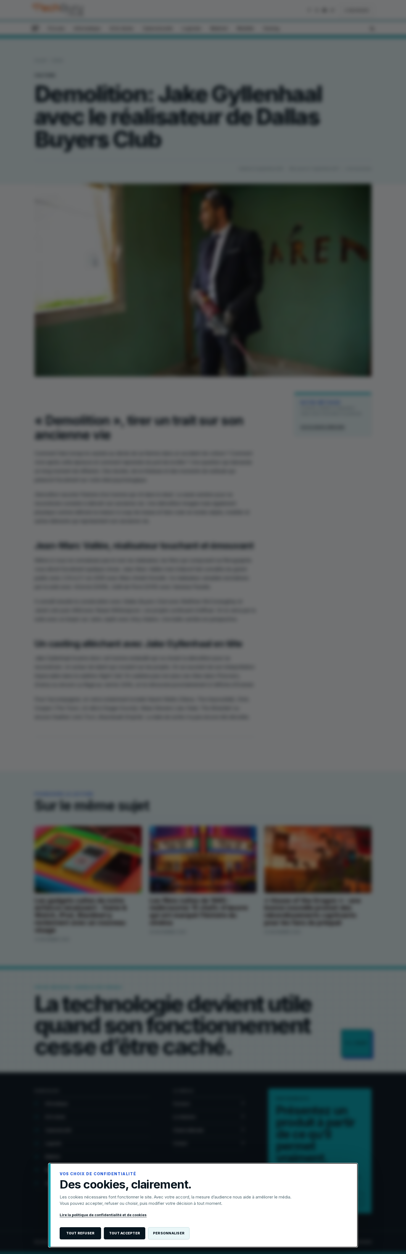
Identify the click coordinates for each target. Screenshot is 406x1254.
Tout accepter (124, 1233)
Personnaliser (168, 1233)
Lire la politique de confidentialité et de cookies (103, 1215)
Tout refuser (80, 1233)
